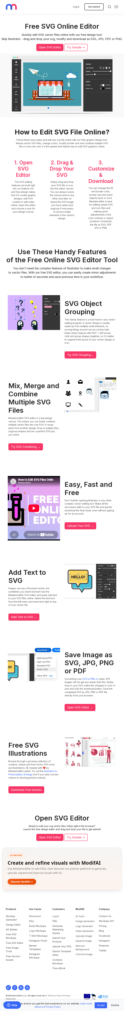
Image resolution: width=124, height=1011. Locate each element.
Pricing (102, 926)
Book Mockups (37, 926)
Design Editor (13, 924)
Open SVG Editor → (80, 707)
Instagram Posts (38, 940)
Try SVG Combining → (25, 446)
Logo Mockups (37, 930)
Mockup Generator (11, 918)
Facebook (104, 935)
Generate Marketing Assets (57, 929)
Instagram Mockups (34, 955)
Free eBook (58, 968)
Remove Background (82, 947)
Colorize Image (84, 954)
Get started (94, 6)
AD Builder (11, 929)
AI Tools (80, 916)
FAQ (54, 921)
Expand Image (84, 940)
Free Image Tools (12, 949)
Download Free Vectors (26, 789)
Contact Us (105, 916)
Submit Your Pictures (59, 939)
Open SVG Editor (50, 47)
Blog (101, 930)
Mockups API (106, 921)
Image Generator (85, 921)
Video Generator (85, 930)
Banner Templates (35, 947)
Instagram (104, 940)
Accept (101, 1005)
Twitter (103, 950)
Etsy (31, 921)
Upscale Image (84, 935)
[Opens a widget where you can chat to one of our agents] (12, 1005)
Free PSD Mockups (11, 936)
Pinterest (104, 945)
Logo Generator (84, 926)
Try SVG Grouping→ (80, 355)
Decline (115, 1005)
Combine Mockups (57, 961)
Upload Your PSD (61, 946)
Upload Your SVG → (80, 525)
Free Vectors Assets (13, 958)
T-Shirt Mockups (38, 935)
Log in (76, 6)
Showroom (35, 916)
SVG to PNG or (90, 678)
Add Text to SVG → (24, 617)
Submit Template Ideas (61, 953)
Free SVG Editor (14, 942)
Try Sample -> (76, 47)
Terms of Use (54, 995)
